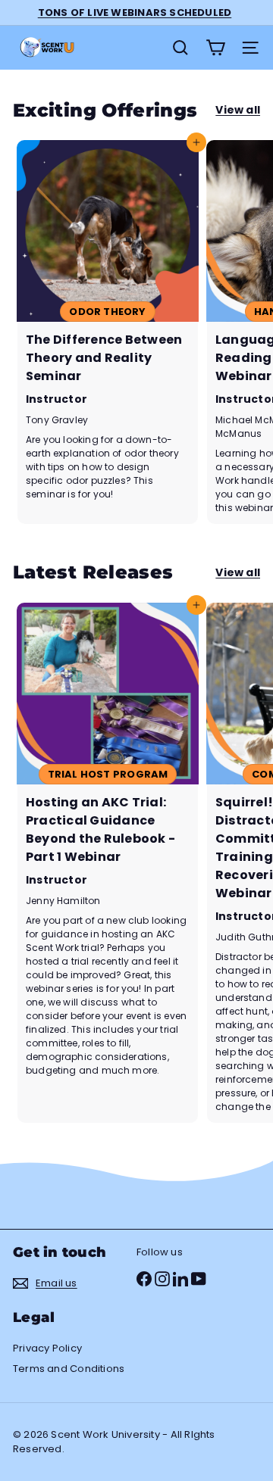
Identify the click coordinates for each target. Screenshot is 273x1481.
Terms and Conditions (68, 1368)
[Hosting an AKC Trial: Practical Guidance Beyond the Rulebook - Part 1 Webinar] (108, 863)
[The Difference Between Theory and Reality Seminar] (108, 332)
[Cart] (215, 48)
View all (237, 109)
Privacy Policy (47, 1348)
